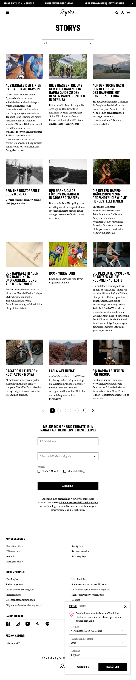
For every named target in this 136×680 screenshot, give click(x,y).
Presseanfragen (13, 594)
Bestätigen (112, 666)
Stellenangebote (14, 584)
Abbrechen (83, 666)
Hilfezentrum (13, 551)
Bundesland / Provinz (82, 639)
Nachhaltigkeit (79, 579)
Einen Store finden (15, 546)
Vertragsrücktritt (14, 561)
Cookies (76, 599)
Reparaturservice (80, 551)
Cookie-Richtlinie (74, 509)
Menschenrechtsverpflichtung (88, 594)
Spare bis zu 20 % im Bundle (19, 3)
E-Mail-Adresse (48, 441)
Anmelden (67, 485)
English (82, 606)
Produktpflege (79, 556)
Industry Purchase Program (20, 589)
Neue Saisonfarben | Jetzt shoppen (104, 3)
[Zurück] (43, 410)
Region (75, 627)
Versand (10, 556)
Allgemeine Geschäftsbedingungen (24, 605)
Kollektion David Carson (59, 3)
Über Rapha (12, 579)
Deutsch (73, 606)
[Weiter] (93, 410)
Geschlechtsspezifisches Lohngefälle (91, 589)
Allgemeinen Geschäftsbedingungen (78, 502)
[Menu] (7, 12)
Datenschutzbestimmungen (81, 506)
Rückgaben (77, 546)
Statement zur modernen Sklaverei (89, 584)
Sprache (76, 651)
